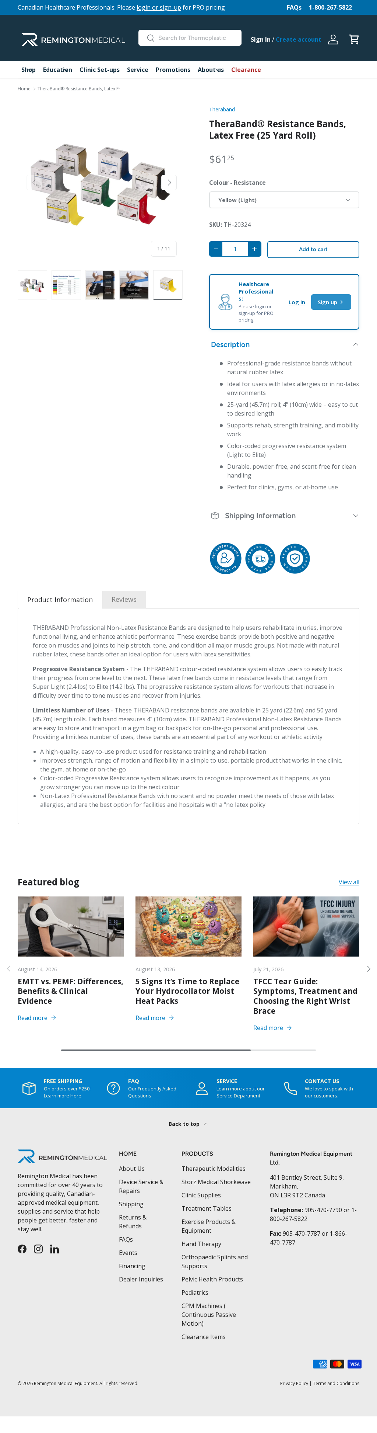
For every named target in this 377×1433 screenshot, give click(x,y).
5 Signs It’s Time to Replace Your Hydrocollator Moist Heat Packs (187, 991)
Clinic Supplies (201, 1195)
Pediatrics (195, 1292)
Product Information (60, 599)
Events (128, 1253)
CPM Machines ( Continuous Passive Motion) (209, 1315)
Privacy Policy (294, 1383)
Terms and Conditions (336, 1383)
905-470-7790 (323, 1210)
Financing (132, 1266)
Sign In (261, 39)
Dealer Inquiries (141, 1279)
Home (24, 89)
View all (349, 882)
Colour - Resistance (237, 182)
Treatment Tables (207, 1208)
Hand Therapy (201, 1244)
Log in (297, 302)
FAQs (294, 7)
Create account (298, 39)
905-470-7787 (301, 1233)
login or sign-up (159, 7)
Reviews (124, 599)
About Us (132, 1169)
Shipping (131, 1204)
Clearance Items (204, 1337)
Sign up (327, 302)
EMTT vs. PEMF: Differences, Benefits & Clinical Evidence (70, 991)
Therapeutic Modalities (214, 1169)
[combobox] (189, 38)
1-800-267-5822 (330, 7)
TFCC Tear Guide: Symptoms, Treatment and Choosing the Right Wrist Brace (305, 996)
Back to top (185, 1123)
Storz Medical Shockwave (216, 1182)
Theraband (222, 109)
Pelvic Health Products (212, 1279)
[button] (354, 39)
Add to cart (313, 249)
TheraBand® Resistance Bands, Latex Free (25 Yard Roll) (82, 89)
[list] (102, 183)
